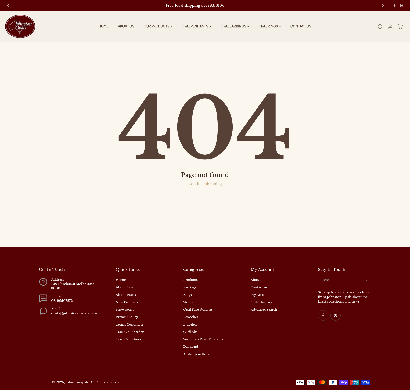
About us (258, 280)
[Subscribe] (365, 280)
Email (325, 280)
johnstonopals (77, 382)
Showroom (125, 310)
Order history (261, 302)
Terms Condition (129, 325)
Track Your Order (130, 332)
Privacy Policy (127, 317)
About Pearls (126, 295)
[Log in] (390, 26)
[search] (380, 26)
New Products (127, 302)
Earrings (189, 287)
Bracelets (190, 325)
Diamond (190, 347)
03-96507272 (62, 301)
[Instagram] (401, 5)
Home (121, 280)
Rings (187, 295)
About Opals (126, 287)
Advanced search (264, 310)
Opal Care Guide (129, 339)
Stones (188, 302)
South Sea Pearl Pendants (203, 339)
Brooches (190, 317)
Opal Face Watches (198, 310)
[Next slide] (383, 5)
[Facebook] (394, 5)
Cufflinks (190, 332)
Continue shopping (205, 184)
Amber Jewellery (196, 354)
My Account (260, 295)
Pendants (190, 280)
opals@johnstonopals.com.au (74, 313)
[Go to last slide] (8, 5)
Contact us (259, 287)
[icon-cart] (400, 26)
